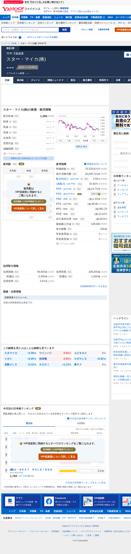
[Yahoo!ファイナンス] (21, 8)
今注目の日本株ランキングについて (88, 418)
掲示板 (69, 17)
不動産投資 (96, 17)
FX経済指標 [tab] (113, 518)
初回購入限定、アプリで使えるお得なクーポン (78, 11)
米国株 (24, 17)
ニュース (58, 17)
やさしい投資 (87, 29)
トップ (6, 17)
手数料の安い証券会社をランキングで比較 (29, 158)
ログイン (48, 11)
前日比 (29, 423)
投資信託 (46, 17)
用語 (17, 116)
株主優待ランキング (66, 23)
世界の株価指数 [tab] (85, 518)
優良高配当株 (85, 23)
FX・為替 (35, 17)
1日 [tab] (60, 141)
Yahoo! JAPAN (91, 526)
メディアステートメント (90, 531)
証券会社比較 (81, 17)
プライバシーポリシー (17, 531)
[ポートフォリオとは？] (20, 37)
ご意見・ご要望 (92, 535)
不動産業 (18, 53)
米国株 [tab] (100, 518)
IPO (120, 23)
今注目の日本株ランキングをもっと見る (86, 482)
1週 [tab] (68, 141)
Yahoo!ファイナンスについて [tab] (27, 518)
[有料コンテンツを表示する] (99, 194)
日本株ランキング (26, 23)
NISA (110, 17)
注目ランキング (45, 23)
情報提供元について (97, 164)
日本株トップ (8, 23)
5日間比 (81, 423)
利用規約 (55, 531)
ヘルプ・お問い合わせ (73, 535)
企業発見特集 (103, 29)
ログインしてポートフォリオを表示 (42, 37)
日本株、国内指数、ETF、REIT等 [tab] (59, 518)
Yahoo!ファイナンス (72, 526)
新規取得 (64, 8)
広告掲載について (69, 531)
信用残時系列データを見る (93, 286)
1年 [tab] (94, 141)
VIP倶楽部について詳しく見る (29, 208)
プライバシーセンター (39, 531)
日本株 (15, 17)
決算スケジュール (103, 23)
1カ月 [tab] (77, 141)
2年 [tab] (102, 141)
